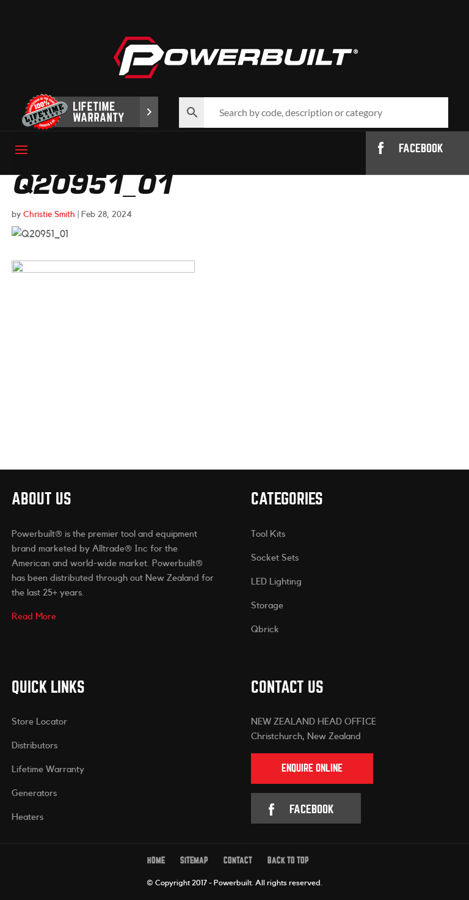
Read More (34, 616)
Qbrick (265, 629)
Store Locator (39, 721)
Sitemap (194, 861)
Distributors (34, 745)
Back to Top (288, 861)
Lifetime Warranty (48, 769)
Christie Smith (49, 214)
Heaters (27, 817)
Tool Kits (268, 534)
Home (156, 861)
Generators (34, 793)
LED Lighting (276, 581)
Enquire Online (312, 768)
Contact (238, 861)
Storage (267, 605)
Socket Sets (275, 557)
